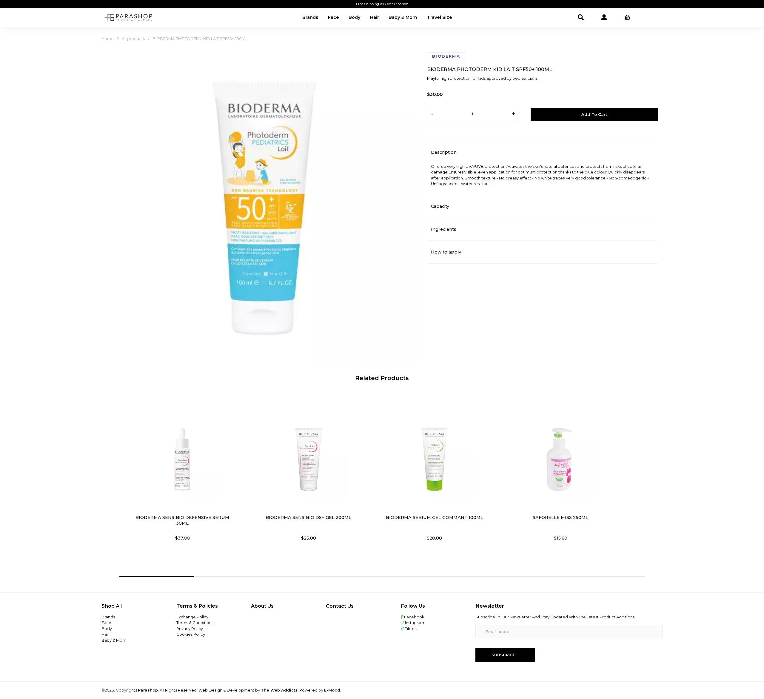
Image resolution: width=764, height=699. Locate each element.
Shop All (111, 606)
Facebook (413, 616)
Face (333, 17)
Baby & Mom (403, 17)
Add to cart (594, 114)
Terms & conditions (194, 622)
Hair (374, 17)
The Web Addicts (279, 690)
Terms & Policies (197, 606)
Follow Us (413, 606)
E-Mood (332, 690)
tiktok (410, 628)
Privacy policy (189, 628)
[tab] (156, 576)
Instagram (414, 622)
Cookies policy (190, 634)
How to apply (446, 252)
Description (444, 152)
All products (133, 38)
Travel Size (439, 17)
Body (354, 17)
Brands (310, 17)
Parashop (148, 690)
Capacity (440, 206)
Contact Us (340, 606)
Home (107, 38)
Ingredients (443, 229)
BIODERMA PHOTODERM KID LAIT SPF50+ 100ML (200, 38)
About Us (262, 606)
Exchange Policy (192, 616)
